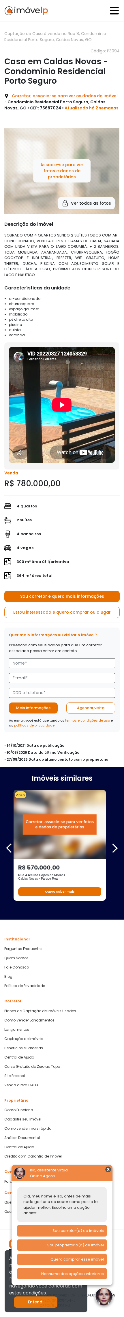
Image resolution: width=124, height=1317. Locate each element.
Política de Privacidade (24, 986)
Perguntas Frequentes (23, 949)
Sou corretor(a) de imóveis (78, 1230)
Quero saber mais (60, 891)
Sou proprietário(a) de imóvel (75, 1245)
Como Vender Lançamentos (29, 1020)
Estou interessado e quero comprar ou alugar (62, 612)
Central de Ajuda (19, 1057)
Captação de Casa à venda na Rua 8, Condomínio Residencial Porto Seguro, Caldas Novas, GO (55, 37)
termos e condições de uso (87, 720)
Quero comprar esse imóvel (77, 1259)
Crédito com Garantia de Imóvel (33, 1156)
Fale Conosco (16, 967)
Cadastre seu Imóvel (22, 1119)
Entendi (35, 1302)
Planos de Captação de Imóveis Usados (40, 1011)
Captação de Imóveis (23, 1039)
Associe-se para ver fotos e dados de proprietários (61, 170)
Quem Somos (16, 958)
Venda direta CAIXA (21, 1085)
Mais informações (33, 708)
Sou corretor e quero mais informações (62, 596)
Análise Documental (22, 1138)
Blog (8, 976)
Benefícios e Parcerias (23, 1048)
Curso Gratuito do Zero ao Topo (32, 1066)
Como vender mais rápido (27, 1128)
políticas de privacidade (34, 725)
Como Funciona (18, 1110)
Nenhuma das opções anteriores (72, 1273)
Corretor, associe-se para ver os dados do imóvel (65, 96)
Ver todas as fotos (91, 203)
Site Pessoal (14, 1076)
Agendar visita (90, 708)
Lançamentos (16, 1029)
